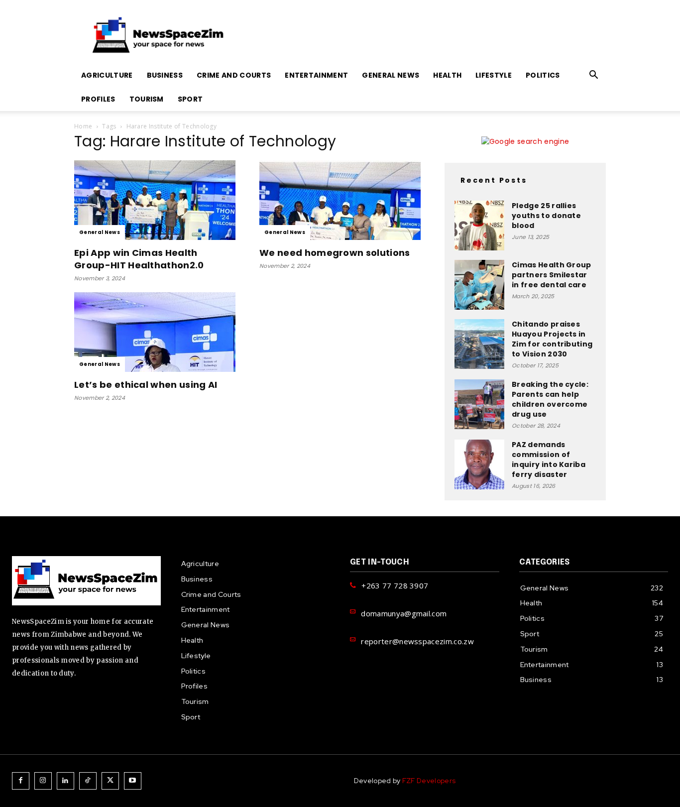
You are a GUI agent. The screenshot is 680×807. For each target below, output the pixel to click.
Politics (543, 75)
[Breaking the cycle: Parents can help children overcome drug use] (479, 404)
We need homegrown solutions (334, 252)
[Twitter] (110, 781)
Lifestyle (493, 75)
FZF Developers (428, 780)
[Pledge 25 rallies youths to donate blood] (479, 225)
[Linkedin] (65, 781)
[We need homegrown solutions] (340, 200)
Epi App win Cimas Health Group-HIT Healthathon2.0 (139, 258)
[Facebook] (20, 781)
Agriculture (107, 75)
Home (83, 126)
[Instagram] (43, 781)
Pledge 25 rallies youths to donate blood (546, 216)
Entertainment (316, 75)
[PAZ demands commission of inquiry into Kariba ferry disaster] (479, 464)
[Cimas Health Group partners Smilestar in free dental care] (479, 285)
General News (390, 75)
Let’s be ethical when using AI (146, 384)
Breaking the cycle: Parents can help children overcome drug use (550, 399)
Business (165, 75)
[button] (594, 76)
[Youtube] (132, 781)
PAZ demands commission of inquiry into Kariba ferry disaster (548, 459)
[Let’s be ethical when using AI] (154, 332)
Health (447, 75)
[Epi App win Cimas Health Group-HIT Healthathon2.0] (154, 200)
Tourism (146, 99)
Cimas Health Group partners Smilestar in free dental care (551, 275)
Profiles (98, 99)
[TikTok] (88, 781)
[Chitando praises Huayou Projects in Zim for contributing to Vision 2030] (479, 344)
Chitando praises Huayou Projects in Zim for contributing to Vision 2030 (552, 339)
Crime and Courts (234, 75)
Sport (190, 99)
